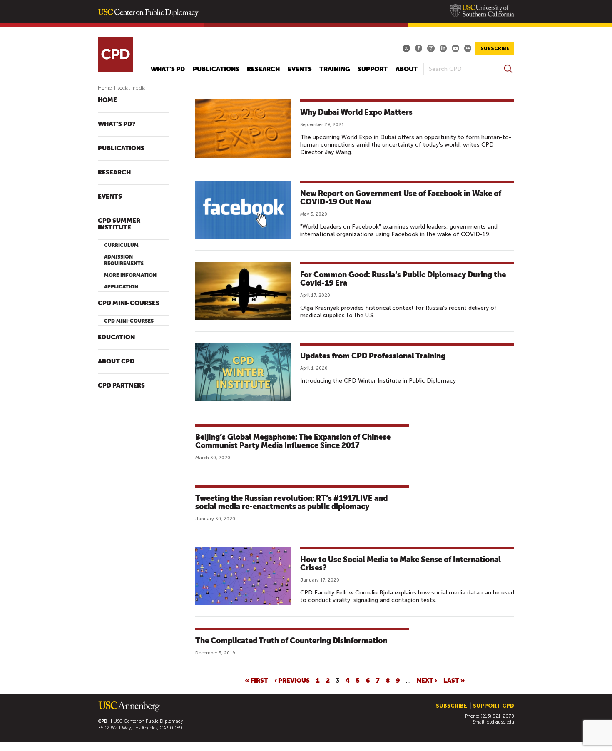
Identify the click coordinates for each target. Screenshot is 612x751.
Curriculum (121, 245)
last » (454, 680)
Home (105, 88)
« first (256, 680)
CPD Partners (121, 385)
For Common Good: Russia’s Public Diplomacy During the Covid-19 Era (403, 278)
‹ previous (292, 680)
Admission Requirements (124, 260)
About (407, 69)
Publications (216, 69)
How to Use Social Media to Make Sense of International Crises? (400, 563)
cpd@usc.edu (500, 722)
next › (427, 680)
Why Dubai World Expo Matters (356, 112)
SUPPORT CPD (493, 706)
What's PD (168, 69)
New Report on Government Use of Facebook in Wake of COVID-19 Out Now (400, 197)
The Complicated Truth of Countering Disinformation (291, 640)
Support (373, 69)
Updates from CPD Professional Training (372, 355)
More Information (130, 275)
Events (300, 69)
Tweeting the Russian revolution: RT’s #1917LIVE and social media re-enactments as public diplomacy (291, 502)
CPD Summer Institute (119, 224)
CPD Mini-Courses (128, 303)
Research (263, 69)
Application (121, 287)
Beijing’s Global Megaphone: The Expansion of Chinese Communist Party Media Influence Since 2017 (293, 441)
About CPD (116, 361)
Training (334, 69)
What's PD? (116, 124)
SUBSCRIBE (494, 48)
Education (116, 337)
